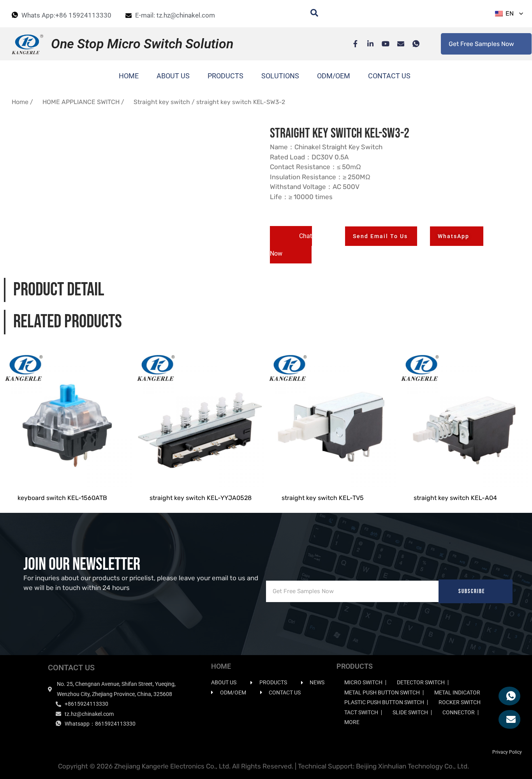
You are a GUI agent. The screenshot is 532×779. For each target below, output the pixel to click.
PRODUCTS (225, 76)
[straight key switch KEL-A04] (464, 415)
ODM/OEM (333, 76)
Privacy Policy (507, 752)
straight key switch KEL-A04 (455, 498)
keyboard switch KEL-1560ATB (62, 498)
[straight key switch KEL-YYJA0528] (200, 415)
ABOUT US (173, 76)
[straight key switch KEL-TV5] (332, 415)
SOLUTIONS (280, 76)
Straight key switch (162, 102)
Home (20, 102)
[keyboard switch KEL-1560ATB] (68, 415)
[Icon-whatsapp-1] (412, 44)
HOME (129, 76)
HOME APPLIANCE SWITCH (81, 102)
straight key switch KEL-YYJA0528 (201, 498)
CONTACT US (389, 76)
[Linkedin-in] (366, 44)
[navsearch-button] (310, 13)
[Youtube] (382, 44)
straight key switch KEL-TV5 (323, 498)
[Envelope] (397, 44)
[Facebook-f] (351, 44)
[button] (291, 244)
